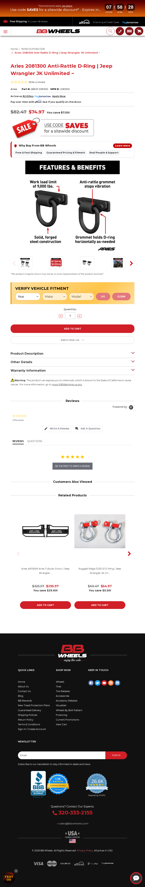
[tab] (56, 428)
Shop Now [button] (63, 670)
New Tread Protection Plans (34, 705)
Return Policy (25, 719)
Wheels (60, 681)
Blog (20, 696)
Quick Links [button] (26, 670)
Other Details (21, 362)
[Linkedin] (117, 683)
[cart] (139, 31)
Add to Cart (45, 605)
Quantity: (70, 309)
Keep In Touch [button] (98, 670)
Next (130, 263)
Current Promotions (67, 719)
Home (21, 681)
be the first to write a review (72, 466)
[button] (129, 31)
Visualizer (61, 705)
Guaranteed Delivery (29, 710)
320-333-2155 (75, 812)
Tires (58, 686)
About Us (23, 686)
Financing (61, 715)
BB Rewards (25, 700)
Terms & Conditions (29, 724)
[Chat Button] (136, 878)
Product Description (27, 353)
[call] (120, 31)
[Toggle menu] (5, 31)
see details (67, 6)
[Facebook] (91, 683)
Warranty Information (28, 370)
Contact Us (24, 691)
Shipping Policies (27, 715)
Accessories (62, 696)
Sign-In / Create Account (32, 729)
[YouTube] (104, 683)
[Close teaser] (16, 871)
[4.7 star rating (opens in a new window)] (58, 781)
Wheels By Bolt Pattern (69, 710)
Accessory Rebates (66, 700)
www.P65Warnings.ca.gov (67, 384)
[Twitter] (97, 683)
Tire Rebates (63, 691)
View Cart (61, 724)
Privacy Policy (85, 850)
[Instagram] (111, 683)
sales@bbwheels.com (73, 823)
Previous (13, 263)
